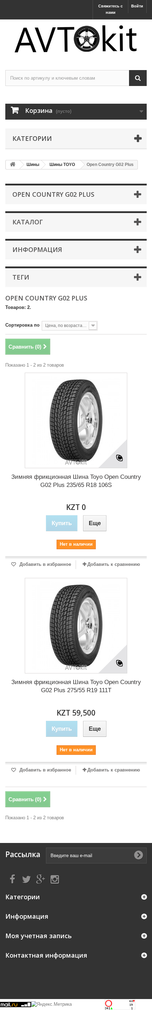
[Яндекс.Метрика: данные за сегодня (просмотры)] (51, 1004)
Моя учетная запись (38, 935)
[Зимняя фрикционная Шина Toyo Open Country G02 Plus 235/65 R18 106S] (76, 420)
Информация (37, 249)
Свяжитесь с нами (110, 9)
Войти (137, 6)
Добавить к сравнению (113, 564)
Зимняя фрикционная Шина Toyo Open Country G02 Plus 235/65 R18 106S (76, 481)
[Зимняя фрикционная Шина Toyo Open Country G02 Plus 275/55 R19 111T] (76, 625)
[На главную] (12, 164)
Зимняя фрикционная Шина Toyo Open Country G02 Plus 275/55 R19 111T (76, 686)
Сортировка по (22, 325)
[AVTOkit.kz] (76, 38)
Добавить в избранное (44, 564)
